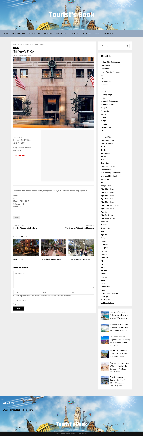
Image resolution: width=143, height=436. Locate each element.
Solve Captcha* (20, 300)
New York (104, 225)
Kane (16, 55)
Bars (98, 34)
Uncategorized (106, 300)
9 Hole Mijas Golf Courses (110, 72)
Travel (103, 290)
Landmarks (86, 34)
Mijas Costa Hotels (107, 208)
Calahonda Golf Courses (110, 101)
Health (103, 147)
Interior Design (106, 169)
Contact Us (109, 34)
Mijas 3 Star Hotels (107, 196)
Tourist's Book (71, 15)
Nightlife (104, 235)
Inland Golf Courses (108, 166)
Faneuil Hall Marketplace (51, 259)
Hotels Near (105, 163)
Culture (103, 117)
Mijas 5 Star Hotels (107, 202)
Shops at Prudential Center (79, 259)
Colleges (104, 108)
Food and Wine (106, 137)
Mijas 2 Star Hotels (107, 192)
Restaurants (62, 34)
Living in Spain (106, 186)
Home (6, 34)
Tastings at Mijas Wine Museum (79, 228)
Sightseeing (105, 251)
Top (102, 261)
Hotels (75, 34)
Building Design (106, 95)
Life (102, 182)
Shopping (16, 47)
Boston (103, 91)
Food (102, 134)
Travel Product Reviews (109, 293)
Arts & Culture (18, 34)
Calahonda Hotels (107, 104)
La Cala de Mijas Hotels (109, 176)
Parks (103, 238)
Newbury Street (19, 259)
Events (103, 130)
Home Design (105, 153)
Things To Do (105, 257)
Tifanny (17, 217)
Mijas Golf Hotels (107, 215)
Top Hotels (104, 270)
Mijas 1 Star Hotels (107, 189)
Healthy (103, 150)
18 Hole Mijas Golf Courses (111, 62)
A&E (102, 75)
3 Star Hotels (105, 65)
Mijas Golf (104, 212)
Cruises (103, 114)
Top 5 (102, 267)
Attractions (34, 34)
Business (104, 98)
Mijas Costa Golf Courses (110, 205)
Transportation (106, 287)
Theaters (104, 254)
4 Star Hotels (105, 68)
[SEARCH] (127, 46)
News (103, 231)
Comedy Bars (105, 111)
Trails (103, 283)
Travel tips (104, 296)
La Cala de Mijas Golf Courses (111, 173)
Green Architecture (107, 143)
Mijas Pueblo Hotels (108, 218)
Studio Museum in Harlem (25, 228)
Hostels (103, 156)
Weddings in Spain (107, 303)
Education (104, 124)
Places (103, 241)
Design (103, 121)
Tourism (104, 277)
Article (103, 78)
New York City (105, 228)
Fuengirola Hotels (107, 140)
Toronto (103, 274)
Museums (48, 34)
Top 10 (103, 264)
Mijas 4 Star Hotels (107, 199)
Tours (103, 280)
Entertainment (106, 127)
